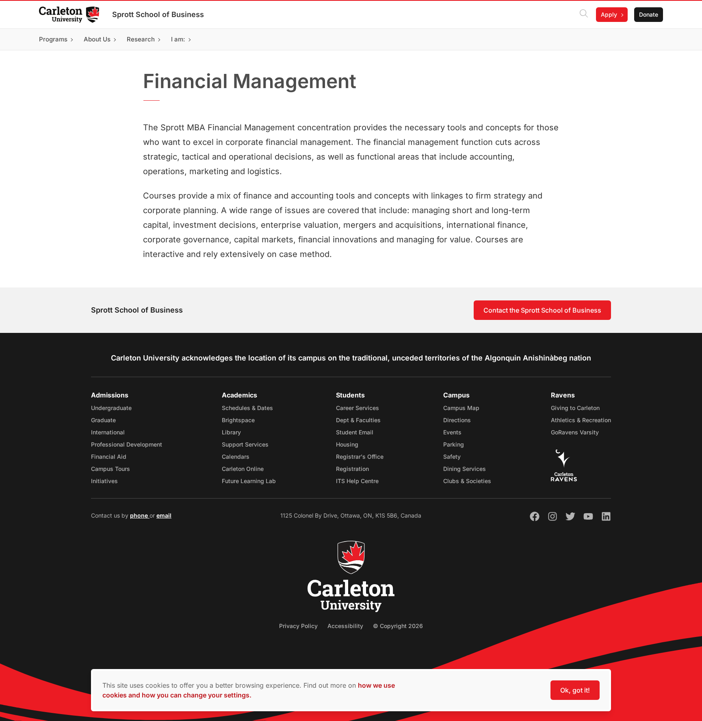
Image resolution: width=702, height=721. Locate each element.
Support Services (245, 444)
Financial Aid (108, 456)
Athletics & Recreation (581, 420)
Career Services (357, 407)
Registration (352, 468)
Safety (452, 456)
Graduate (103, 420)
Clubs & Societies (467, 480)
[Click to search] (584, 14)
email (163, 515)
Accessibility (345, 625)
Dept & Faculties (358, 420)
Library (231, 432)
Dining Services (464, 468)
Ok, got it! (575, 690)
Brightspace (238, 420)
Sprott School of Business (158, 14)
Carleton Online (243, 468)
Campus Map (461, 407)
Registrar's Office (360, 456)
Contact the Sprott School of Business (542, 310)
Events (452, 432)
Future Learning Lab (249, 480)
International (108, 432)
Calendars (235, 456)
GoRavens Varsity (575, 432)
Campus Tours (110, 468)
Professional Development (126, 444)
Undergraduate (111, 407)
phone (140, 515)
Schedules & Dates (247, 407)
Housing (347, 444)
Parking (453, 444)
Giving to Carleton (575, 407)
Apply (609, 14)
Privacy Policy (298, 625)
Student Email (354, 432)
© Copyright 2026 (398, 625)
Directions (457, 420)
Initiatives (104, 480)
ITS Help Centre (357, 480)
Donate (648, 14)
